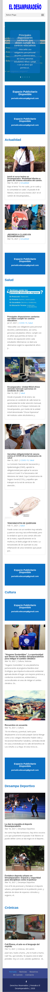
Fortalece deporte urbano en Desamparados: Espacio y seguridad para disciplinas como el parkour (23, 878)
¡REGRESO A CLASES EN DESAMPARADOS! (19, 235)
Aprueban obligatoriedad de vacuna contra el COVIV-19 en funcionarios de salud (24, 456)
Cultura (21, 661)
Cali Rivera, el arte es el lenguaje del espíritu (22, 945)
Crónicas (21, 949)
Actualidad (24, 183)
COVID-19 (23, 323)
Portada (13, 972)
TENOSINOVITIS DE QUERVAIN (21, 523)
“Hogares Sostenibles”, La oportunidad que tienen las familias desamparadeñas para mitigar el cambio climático (24, 656)
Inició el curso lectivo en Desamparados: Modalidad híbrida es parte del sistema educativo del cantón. (24, 178)
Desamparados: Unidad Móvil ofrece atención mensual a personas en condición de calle (23, 389)
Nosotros (34, 972)
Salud (30, 323)
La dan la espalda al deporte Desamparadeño (18, 825)
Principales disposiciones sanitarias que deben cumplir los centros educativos (25, 40)
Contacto (29, 975)
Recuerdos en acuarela (16, 725)
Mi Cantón (30, 949)
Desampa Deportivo (26, 829)
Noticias (28, 661)
